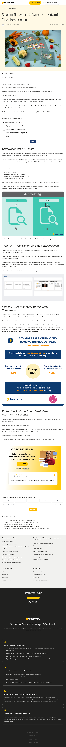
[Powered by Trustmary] (22, 469)
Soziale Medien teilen (8, 554)
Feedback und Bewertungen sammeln (43, 543)
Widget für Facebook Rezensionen (11, 562)
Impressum (5, 574)
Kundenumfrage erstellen (40, 551)
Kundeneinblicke (37, 548)
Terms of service (33, 742)
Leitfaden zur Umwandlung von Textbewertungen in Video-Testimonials (26, 528)
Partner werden (6, 580)
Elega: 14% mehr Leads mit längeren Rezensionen (19, 520)
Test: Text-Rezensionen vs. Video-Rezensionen (15, 81)
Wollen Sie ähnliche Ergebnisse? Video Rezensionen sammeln (19, 87)
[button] (63, 3)
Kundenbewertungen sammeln (41, 546)
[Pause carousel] (33, 489)
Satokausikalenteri (8, 100)
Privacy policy (33, 739)
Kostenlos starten (33, 598)
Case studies (12, 8)
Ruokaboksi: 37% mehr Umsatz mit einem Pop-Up (19, 524)
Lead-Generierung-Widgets (10, 551)
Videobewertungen (49, 100)
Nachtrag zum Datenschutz (40, 580)
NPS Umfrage (36, 557)
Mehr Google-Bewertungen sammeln (43, 554)
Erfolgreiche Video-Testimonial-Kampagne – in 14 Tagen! (21, 526)
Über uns (4, 583)
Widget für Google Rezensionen (11, 560)
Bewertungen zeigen (7, 541)
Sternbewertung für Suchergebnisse (12, 557)
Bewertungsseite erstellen (9, 544)
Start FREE (22, 464)
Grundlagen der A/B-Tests (9, 78)
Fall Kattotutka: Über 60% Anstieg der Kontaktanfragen (21, 522)
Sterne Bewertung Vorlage (40, 559)
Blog (3, 8)
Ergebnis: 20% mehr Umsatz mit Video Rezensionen (16, 84)
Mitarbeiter (5, 577)
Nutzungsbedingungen (39, 574)
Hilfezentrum (5, 572)
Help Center (33, 736)
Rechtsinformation (38, 572)
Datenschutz (36, 577)
